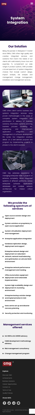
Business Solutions (9, 381)
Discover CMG (7, 375)
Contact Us (6, 387)
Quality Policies (8, 393)
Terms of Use (7, 390)
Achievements (7, 378)
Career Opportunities (10, 384)
